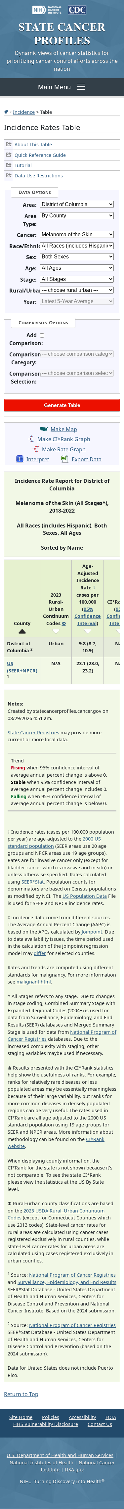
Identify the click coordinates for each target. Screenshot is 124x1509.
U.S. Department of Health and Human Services (60, 1455)
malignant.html (34, 982)
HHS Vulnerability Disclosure (45, 1424)
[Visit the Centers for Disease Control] (77, 6)
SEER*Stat (32, 882)
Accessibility (82, 1417)
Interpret (37, 459)
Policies (50, 1417)
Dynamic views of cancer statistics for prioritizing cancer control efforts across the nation (62, 60)
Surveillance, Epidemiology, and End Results (67, 1282)
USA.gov (74, 1469)
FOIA (110, 1417)
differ (40, 953)
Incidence (24, 112)
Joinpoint (92, 932)
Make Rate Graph (64, 449)
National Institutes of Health (41, 1462)
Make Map (64, 429)
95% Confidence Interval (87, 616)
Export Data (87, 459)
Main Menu (54, 87)
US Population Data (84, 896)
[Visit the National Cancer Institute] (47, 6)
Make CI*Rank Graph (63, 439)
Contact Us (100, 1424)
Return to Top (21, 1394)
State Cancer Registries (33, 732)
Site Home (20, 1417)
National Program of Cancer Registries (72, 1275)
